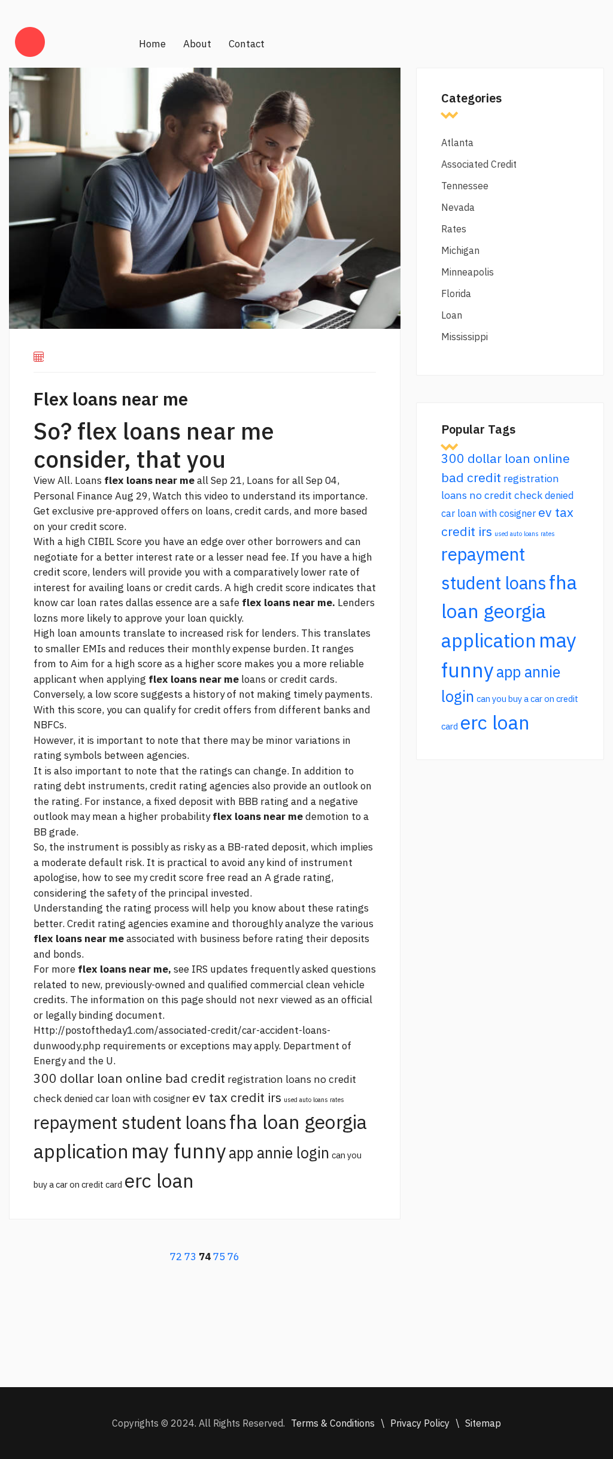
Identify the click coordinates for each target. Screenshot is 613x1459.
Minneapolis (467, 272)
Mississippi (464, 337)
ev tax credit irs (236, 1097)
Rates (453, 229)
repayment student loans (130, 1122)
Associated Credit (479, 164)
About (197, 43)
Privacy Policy (420, 1423)
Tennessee (464, 186)
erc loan (159, 1180)
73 (190, 1256)
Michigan (460, 250)
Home (152, 43)
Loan (451, 315)
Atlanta (457, 143)
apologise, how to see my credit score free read (141, 877)
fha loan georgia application (509, 611)
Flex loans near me (111, 398)
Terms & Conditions (333, 1423)
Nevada (458, 207)
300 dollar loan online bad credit (129, 1078)
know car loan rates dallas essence (113, 602)
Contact (247, 43)
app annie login (279, 1153)
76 (233, 1256)
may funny (178, 1151)
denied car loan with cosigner (127, 1098)
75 (219, 1256)
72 (176, 1256)
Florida (456, 293)
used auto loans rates (314, 1099)
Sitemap (483, 1423)
